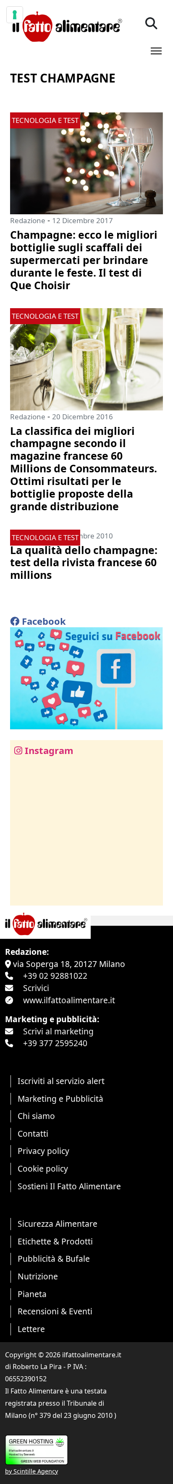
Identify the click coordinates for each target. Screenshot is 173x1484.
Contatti (33, 1133)
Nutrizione (38, 1276)
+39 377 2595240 (55, 1043)
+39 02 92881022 (55, 975)
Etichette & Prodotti (55, 1241)
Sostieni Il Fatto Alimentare (69, 1186)
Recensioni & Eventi (55, 1311)
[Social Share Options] (22, 894)
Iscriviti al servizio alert (61, 1081)
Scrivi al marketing (58, 1031)
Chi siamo (36, 1116)
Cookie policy (43, 1168)
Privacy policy (43, 1150)
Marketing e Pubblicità (60, 1098)
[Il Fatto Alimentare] (66, 25)
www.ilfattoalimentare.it (69, 1000)
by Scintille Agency (31, 1471)
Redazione (27, 220)
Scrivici (36, 988)
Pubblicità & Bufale (54, 1258)
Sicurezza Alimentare (57, 1223)
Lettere (31, 1329)
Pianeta (32, 1294)
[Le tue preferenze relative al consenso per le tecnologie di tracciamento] (15, 15)
